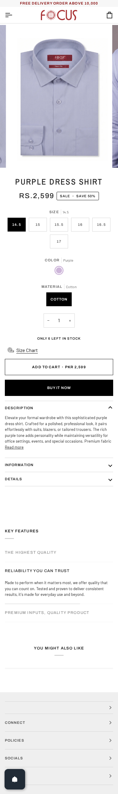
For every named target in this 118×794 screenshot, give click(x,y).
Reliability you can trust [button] (37, 571)
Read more (14, 447)
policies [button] (14, 740)
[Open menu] (14, 15)
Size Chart (27, 350)
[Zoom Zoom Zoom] (59, 96)
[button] (59, 707)
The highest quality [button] (31, 552)
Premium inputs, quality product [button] (47, 613)
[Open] (15, 779)
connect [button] (15, 723)
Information (19, 465)
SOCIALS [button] (14, 758)
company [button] (15, 776)
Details (13, 479)
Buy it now (59, 388)
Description (19, 408)
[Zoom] (20, 156)
